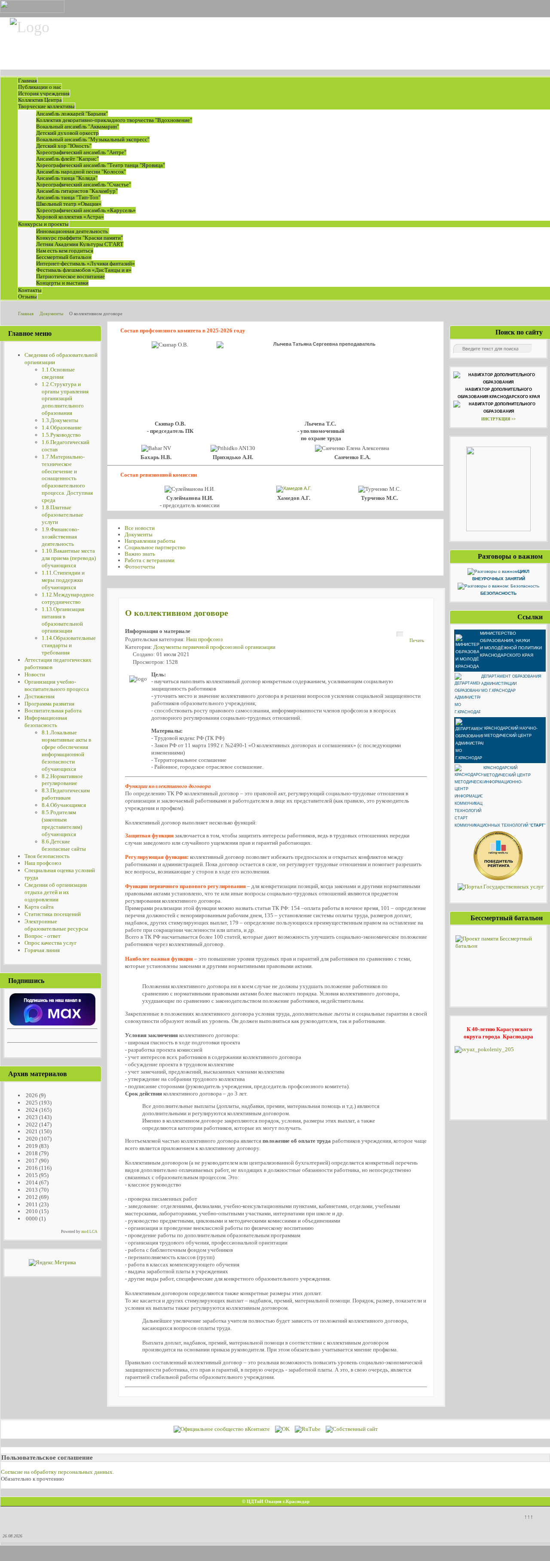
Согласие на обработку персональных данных (57, 1472)
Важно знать (140, 554)
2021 (31, 1131)
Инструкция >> (498, 419)
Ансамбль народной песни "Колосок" (81, 171)
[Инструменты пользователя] (400, 634)
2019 (31, 1146)
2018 (31, 1153)
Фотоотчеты (140, 566)
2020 (31, 1138)
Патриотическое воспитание (70, 276)
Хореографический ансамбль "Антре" (81, 152)
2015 (31, 1175)
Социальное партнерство (155, 547)
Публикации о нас (39, 87)
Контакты (30, 290)
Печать (416, 640)
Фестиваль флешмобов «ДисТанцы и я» (83, 270)
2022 (31, 1124)
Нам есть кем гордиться (64, 250)
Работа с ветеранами (149, 560)
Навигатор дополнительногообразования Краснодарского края (499, 393)
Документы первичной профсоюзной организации (214, 647)
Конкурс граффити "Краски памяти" (79, 237)
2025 (31, 1102)
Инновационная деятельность (72, 231)
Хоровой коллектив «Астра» (70, 216)
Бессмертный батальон (64, 257)
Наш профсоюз (204, 639)
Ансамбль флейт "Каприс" (67, 158)
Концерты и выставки (62, 283)
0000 (31, 1218)
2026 (31, 1095)
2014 (31, 1182)
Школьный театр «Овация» (68, 204)
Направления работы (150, 541)
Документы (139, 534)
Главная (27, 80)
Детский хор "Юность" (64, 146)
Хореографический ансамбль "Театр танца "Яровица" (100, 165)
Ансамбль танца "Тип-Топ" (68, 197)
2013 (31, 1190)
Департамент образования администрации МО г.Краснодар (511, 683)
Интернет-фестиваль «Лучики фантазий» (85, 263)
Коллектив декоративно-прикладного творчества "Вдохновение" (114, 120)
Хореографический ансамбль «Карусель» (86, 210)
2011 (31, 1204)
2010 (31, 1211)
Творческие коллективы (46, 106)
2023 (31, 1117)
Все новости (140, 528)
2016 (31, 1168)
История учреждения (44, 93)
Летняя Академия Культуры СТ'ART (79, 244)
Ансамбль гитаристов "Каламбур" (77, 191)
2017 (31, 1160)
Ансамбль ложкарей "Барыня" (72, 113)
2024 (31, 1110)
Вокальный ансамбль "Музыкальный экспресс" (93, 139)
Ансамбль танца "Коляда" (67, 178)
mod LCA (89, 1231)
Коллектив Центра (40, 100)
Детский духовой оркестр (67, 133)
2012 (31, 1197)
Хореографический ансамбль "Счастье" (83, 184)
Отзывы (27, 296)
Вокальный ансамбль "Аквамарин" (77, 126)
